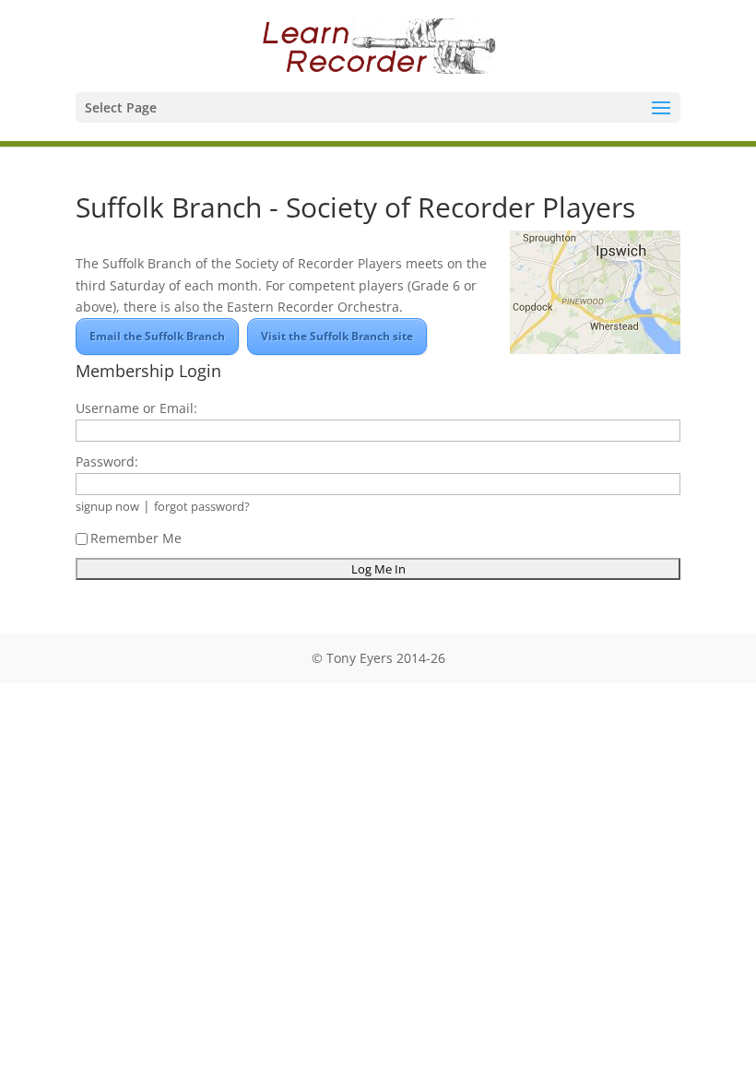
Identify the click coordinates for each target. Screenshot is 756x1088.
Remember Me (136, 538)
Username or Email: (136, 408)
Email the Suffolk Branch (157, 336)
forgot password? (202, 506)
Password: (107, 461)
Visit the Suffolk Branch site (337, 336)
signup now (107, 506)
